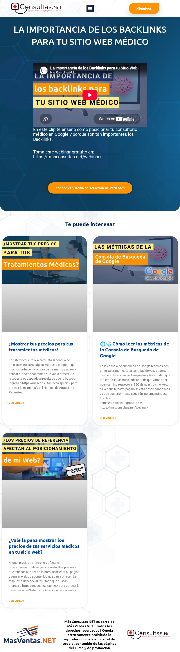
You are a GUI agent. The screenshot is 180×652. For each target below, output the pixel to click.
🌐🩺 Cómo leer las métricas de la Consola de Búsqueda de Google (134, 350)
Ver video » (17, 403)
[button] (90, 8)
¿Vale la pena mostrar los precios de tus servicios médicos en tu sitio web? (44, 546)
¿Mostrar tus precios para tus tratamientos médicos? (41, 346)
